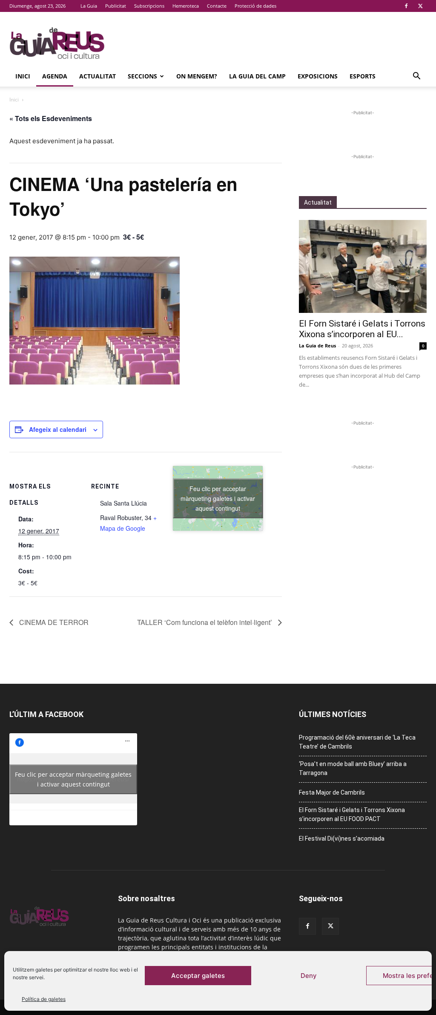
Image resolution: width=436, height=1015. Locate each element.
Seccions (142, 76)
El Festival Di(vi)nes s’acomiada (341, 838)
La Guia (88, 6)
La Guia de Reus (317, 345)
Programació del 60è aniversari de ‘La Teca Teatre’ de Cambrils (357, 742)
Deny (309, 976)
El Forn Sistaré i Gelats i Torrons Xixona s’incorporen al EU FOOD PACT (352, 814)
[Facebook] (406, 6)
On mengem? (196, 76)
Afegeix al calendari (57, 429)
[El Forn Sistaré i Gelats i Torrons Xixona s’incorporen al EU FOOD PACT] (363, 266)
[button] (416, 77)
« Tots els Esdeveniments (50, 118)
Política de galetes (44, 999)
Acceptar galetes (198, 976)
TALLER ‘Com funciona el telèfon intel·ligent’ (205, 622)
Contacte (217, 6)
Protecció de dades (255, 6)
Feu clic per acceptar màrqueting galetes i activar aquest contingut (218, 498)
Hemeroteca (185, 6)
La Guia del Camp (257, 76)
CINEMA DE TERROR (53, 622)
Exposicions (318, 76)
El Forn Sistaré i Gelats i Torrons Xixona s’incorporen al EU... (362, 328)
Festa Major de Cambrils (332, 792)
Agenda (54, 76)
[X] (420, 6)
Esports (363, 76)
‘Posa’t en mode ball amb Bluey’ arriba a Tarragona (353, 768)
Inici (22, 76)
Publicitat (115, 6)
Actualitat (97, 76)
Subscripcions (149, 6)
